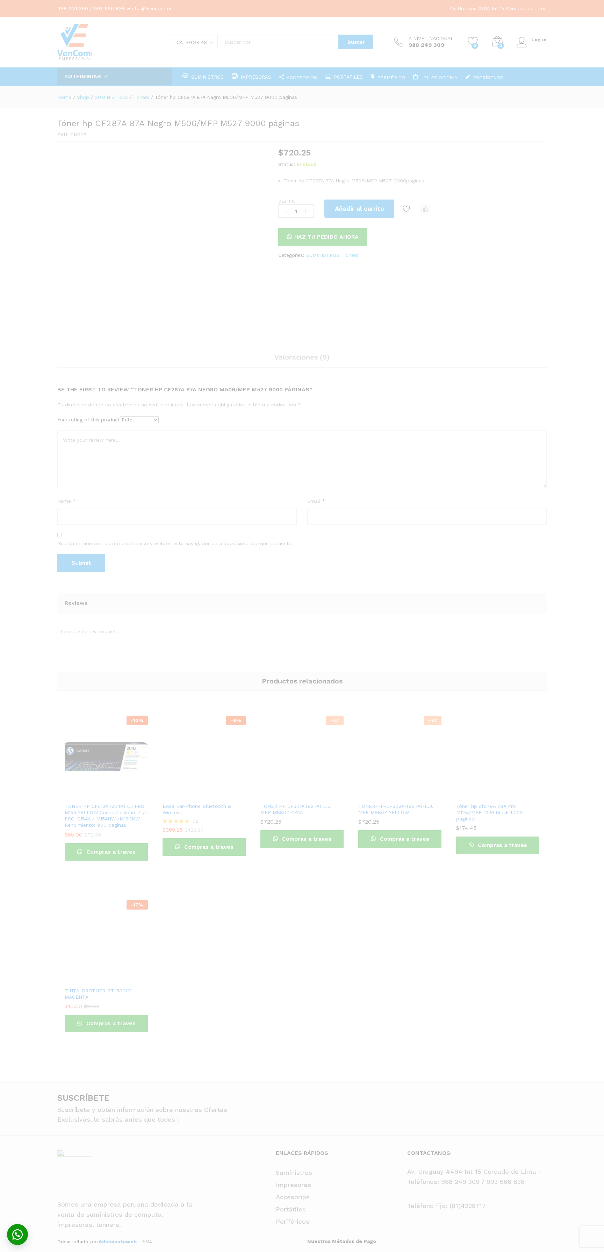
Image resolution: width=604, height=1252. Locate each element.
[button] (17, 1234)
